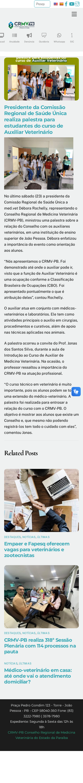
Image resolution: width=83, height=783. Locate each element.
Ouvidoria (44, 41)
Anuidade (14, 41)
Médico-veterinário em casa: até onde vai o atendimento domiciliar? (38, 676)
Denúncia (29, 41)
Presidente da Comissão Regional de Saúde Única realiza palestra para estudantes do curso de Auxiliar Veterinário (35, 119)
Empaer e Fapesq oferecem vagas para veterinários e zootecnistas (36, 549)
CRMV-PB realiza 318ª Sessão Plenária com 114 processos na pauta (40, 645)
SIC (72, 41)
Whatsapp (59, 41)
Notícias (29, 537)
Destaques (12, 537)
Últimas (43, 537)
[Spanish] (61, 4)
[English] (55, 4)
